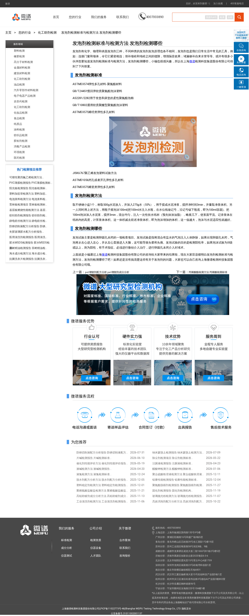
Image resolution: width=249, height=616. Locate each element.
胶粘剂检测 (20, 140)
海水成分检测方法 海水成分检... (28, 253)
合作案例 (124, 540)
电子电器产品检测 (25, 95)
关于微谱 (125, 528)
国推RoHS (211, 17)
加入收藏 (218, 3)
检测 (222, 17)
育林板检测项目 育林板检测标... (28, 204)
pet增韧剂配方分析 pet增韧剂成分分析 (107, 272)
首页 (56, 17)
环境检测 (19, 152)
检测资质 (95, 540)
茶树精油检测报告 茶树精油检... (28, 248)
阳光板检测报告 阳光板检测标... (28, 188)
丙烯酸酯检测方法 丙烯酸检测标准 (208, 272)
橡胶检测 (19, 56)
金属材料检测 (22, 67)
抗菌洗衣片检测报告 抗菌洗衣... (28, 258)
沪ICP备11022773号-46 (112, 608)
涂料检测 (19, 129)
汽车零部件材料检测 (26, 90)
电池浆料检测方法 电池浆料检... (28, 199)
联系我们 (122, 17)
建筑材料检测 (22, 73)
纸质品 (18, 123)
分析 (230, 17)
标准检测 (66, 540)
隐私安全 (186, 608)
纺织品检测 (20, 135)
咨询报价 (124, 555)
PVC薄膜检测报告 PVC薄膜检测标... (30, 182)
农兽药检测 (20, 101)
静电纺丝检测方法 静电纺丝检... (28, 220)
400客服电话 (237, 3)
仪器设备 (95, 547)
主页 (8, 32)
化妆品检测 (20, 112)
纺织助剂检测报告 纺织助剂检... (28, 215)
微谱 (7, 3)
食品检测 (19, 118)
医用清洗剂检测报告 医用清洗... (28, 237)
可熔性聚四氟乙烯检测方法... (26, 177)
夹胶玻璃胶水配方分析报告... (26, 231)
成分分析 (66, 547)
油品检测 (19, 84)
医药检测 (19, 157)
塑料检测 (19, 50)
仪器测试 (66, 555)
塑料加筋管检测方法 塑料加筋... (28, 193)
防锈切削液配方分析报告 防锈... (28, 226)
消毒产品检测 (22, 146)
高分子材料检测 (23, 62)
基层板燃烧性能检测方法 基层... (28, 209)
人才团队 (95, 555)
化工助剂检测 (47, 32)
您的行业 (24, 32)
